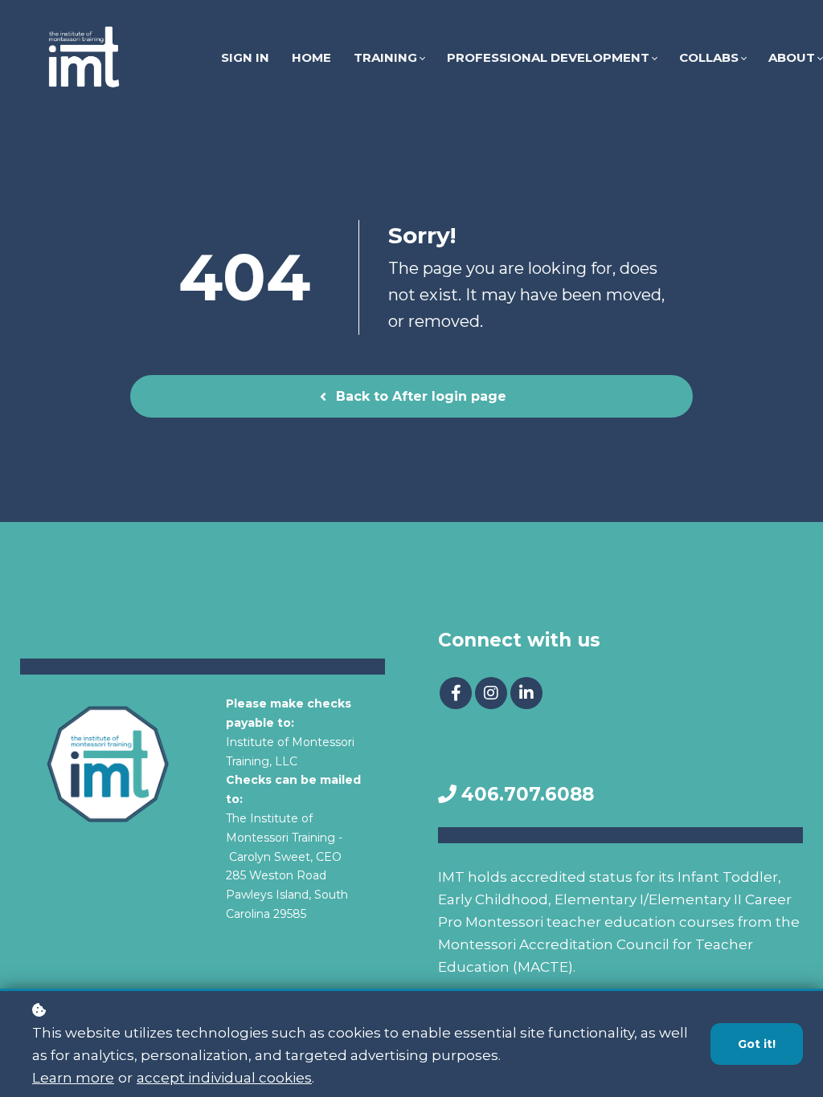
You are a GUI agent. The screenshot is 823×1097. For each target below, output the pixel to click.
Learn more (73, 1078)
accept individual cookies (224, 1078)
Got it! (757, 1044)
